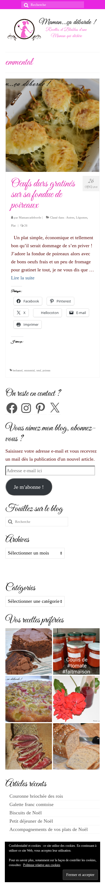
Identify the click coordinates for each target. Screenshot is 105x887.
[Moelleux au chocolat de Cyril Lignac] (28, 651)
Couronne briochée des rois (36, 796)
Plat (13, 225)
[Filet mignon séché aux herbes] (28, 746)
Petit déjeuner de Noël (31, 821)
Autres (70, 217)
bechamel (18, 370)
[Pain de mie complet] (76, 746)
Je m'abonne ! (29, 487)
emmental (29, 370)
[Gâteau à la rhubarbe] (28, 699)
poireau (46, 370)
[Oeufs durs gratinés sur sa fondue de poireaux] (52, 125)
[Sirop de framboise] (76, 699)
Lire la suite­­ (22, 277)
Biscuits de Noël (25, 812)
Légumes (81, 217)
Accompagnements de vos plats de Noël (48, 829)
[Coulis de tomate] (76, 651)
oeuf (38, 370)
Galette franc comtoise (31, 804)
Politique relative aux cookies (41, 865)
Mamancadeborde (30, 217)
